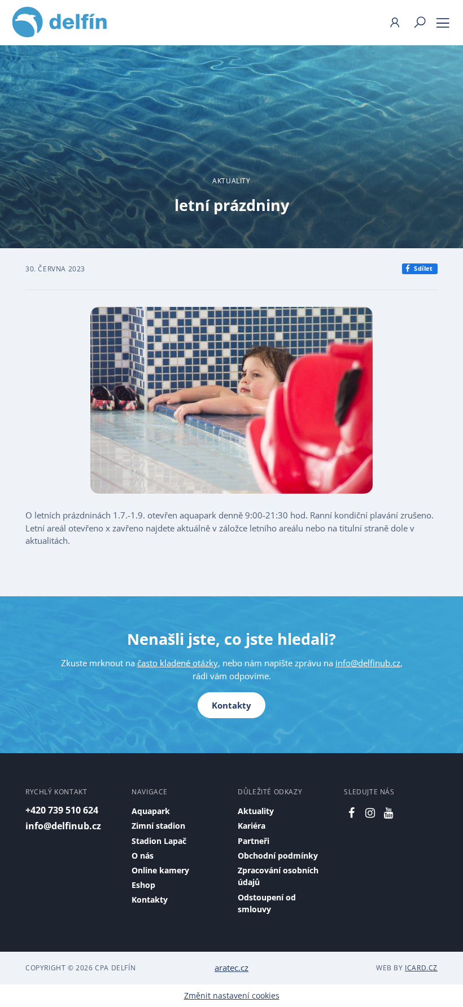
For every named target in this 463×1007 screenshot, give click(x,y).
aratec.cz (231, 967)
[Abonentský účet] (394, 22)
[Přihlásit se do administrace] (451, 995)
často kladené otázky (177, 663)
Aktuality (231, 181)
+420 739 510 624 (61, 810)
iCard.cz (421, 968)
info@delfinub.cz (367, 663)
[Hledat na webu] (419, 22)
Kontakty (231, 705)
